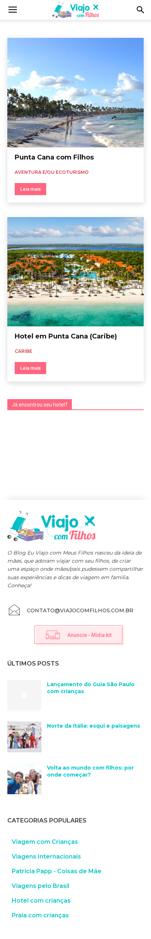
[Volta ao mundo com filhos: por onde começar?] (24, 778)
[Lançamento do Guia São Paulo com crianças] (24, 695)
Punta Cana (21, 28)
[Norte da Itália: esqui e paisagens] (24, 736)
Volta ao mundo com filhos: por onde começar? (90, 771)
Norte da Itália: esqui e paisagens (93, 726)
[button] (140, 10)
